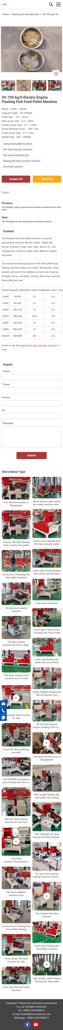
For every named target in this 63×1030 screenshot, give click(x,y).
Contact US (16, 179)
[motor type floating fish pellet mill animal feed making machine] (46, 647)
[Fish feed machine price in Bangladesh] (46, 743)
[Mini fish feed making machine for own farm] (16, 801)
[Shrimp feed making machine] (16, 593)
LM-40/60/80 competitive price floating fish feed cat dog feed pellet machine (16, 781)
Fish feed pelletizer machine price (16, 893)
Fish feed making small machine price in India (16, 677)
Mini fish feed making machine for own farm (16, 820)
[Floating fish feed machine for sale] (16, 697)
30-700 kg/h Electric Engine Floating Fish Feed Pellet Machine (47, 726)
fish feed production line (16, 155)
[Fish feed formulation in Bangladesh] (16, 488)
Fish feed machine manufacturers (16, 860)
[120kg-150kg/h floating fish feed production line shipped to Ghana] (46, 678)
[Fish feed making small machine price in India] (16, 661)
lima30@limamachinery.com (36, 1014)
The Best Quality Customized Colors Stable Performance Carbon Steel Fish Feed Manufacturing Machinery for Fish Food (16, 643)
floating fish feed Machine (25, 14)
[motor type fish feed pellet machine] (16, 975)
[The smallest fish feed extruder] (46, 896)
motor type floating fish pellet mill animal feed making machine (47, 661)
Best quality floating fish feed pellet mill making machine (46, 796)
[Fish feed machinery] (46, 589)
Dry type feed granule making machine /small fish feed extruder (46, 875)
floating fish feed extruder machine (21, 161)
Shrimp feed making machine (16, 609)
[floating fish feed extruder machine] (31, 49)
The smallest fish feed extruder (46, 915)
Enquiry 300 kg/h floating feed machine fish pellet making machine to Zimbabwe (16, 544)
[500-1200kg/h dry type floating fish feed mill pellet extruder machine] (46, 816)
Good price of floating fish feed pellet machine (16, 576)
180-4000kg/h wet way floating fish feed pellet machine (27, 221)
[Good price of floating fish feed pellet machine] (16, 561)
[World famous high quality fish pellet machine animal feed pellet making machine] (46, 487)
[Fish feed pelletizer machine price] (16, 877)
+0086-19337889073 (34, 1010)
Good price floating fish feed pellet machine (47, 947)
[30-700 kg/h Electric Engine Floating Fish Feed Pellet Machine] (46, 710)
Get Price (47, 179)
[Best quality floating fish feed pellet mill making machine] (46, 777)
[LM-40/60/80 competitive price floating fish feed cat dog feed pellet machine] (16, 767)
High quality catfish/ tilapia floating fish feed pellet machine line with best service (47, 980)
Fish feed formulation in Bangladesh (16, 504)
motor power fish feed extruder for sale (16, 960)
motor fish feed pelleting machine (16, 751)
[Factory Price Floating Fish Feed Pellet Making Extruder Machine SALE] (16, 911)
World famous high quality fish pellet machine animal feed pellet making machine (47, 503)
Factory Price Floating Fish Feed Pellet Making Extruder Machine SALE (16, 928)
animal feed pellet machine (17, 143)
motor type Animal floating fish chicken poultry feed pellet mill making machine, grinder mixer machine (46, 572)
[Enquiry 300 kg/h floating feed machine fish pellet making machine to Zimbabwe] (16, 524)
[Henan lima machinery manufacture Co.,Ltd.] (18, 4)
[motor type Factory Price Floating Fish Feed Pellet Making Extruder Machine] (46, 617)
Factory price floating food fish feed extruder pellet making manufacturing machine (47, 542)
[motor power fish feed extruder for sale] (16, 945)
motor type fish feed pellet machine (16, 988)
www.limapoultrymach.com (22, 73)
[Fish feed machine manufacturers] (16, 841)
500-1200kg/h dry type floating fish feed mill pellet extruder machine (47, 836)
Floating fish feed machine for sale (16, 716)
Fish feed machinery (47, 603)
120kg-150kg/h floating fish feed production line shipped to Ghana (46, 693)
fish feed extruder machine (17, 149)
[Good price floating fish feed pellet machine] (46, 932)
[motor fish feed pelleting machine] (16, 734)
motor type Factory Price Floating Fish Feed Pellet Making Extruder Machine (46, 631)
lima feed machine (13, 166)
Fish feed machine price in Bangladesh (47, 758)
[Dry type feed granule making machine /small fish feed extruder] (46, 856)
